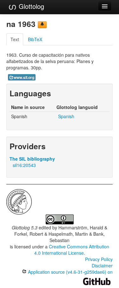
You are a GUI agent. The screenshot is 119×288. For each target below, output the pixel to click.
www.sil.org (24, 77)
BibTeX (35, 39)
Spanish (66, 116)
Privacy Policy (99, 259)
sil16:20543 (24, 165)
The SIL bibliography (32, 159)
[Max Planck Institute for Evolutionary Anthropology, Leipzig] (19, 201)
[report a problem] (42, 24)
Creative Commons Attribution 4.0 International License (71, 249)
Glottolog (30, 6)
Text (14, 39)
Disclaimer (102, 265)
